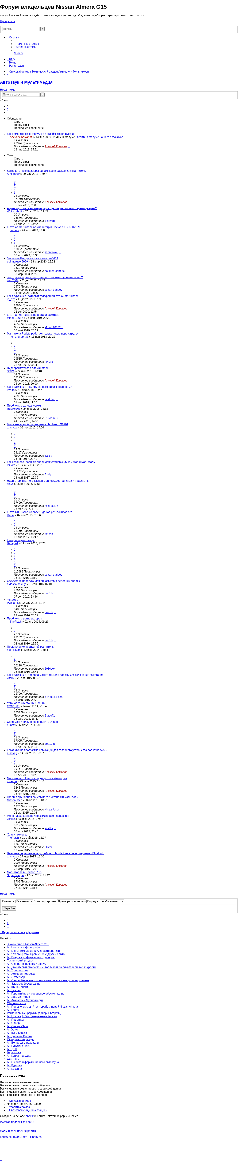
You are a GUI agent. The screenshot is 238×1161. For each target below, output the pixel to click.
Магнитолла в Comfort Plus (24, 872)
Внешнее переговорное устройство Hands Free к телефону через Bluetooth (55, 853)
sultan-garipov (53, 289)
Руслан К (13, 602)
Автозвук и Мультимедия (26, 82)
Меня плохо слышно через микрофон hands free (38, 815)
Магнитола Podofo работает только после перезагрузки (42, 333)
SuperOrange (15, 875)
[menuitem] (26, 43)
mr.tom (11, 465)
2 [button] (8, 109)
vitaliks (11, 818)
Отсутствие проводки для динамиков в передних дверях (43, 580)
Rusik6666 (13, 408)
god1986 (50, 743)
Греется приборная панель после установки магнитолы (43, 797)
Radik (10, 515)
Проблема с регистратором (24, 618)
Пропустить (7, 21)
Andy (48, 474)
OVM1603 (13, 706)
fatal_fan (50, 399)
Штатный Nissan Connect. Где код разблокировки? (39, 512)
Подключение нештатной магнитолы (30, 646)
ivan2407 (12, 280)
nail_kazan (14, 649)
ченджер (12, 599)
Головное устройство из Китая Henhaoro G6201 (37, 424)
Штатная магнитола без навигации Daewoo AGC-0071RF (44, 227)
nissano (12, 781)
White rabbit (14, 211)
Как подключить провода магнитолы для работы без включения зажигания (55, 674)
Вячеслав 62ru (54, 696)
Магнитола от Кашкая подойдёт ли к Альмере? (37, 778)
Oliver (48, 847)
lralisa (48, 455)
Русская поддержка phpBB (17, 1121)
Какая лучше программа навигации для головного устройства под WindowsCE (58, 750)
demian (14, 230)
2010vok (50, 668)
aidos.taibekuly (16, 584)
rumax (11, 724)
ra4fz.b (49, 361)
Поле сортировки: (45, 901)
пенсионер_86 (19, 336)
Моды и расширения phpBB (18, 1131)
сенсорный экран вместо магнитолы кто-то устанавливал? (45, 277)
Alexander (13, 173)
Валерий (12, 543)
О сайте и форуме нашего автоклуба (99, 137)
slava (10, 483)
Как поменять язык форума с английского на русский (41, 133)
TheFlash (16, 621)
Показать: (9, 901)
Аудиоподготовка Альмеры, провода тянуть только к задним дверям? (52, 208)
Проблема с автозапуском (24, 405)
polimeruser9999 (17, 261)
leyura (11, 389)
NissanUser (14, 800)
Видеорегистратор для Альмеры (28, 368)
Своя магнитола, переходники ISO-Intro (32, 721)
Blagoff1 (50, 715)
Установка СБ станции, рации (26, 703)
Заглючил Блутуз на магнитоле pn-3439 (32, 258)
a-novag (50, 220)
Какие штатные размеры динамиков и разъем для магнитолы (46, 170)
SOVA (10, 371)
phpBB (30, 1116)
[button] (8, 112)
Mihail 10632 (15, 317)
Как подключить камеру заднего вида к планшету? (39, 386)
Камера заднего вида (20, 540)
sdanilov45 (51, 252)
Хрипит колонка (17, 834)
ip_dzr (11, 299)
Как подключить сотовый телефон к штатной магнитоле (43, 296)
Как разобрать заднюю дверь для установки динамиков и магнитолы (51, 461)
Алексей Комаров (21, 137)
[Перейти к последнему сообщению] (69, 146)
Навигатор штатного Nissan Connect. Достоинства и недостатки (48, 480)
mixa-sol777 (52, 505)
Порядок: (93, 901)
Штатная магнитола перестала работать (33, 314)
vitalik (10, 678)
